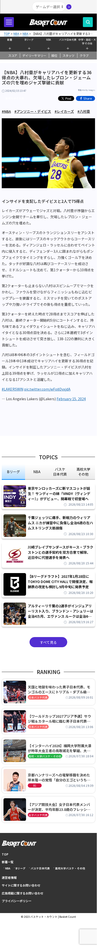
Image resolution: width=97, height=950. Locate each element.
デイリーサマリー (34, 55)
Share (87, 98)
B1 (34, 785)
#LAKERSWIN (12, 389)
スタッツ (68, 55)
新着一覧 (8, 862)
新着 (9, 39)
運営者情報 (9, 877)
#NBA (6, 111)
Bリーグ (29, 39)
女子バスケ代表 (38, 815)
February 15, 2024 (71, 398)
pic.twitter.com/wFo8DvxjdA (47, 389)
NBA (48, 39)
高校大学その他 (14, 98)
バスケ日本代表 (67, 39)
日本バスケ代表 (38, 697)
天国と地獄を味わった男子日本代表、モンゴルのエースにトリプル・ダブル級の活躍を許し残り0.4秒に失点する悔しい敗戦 (60, 689)
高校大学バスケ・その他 (70, 868)
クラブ (84, 55)
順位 (54, 55)
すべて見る (48, 642)
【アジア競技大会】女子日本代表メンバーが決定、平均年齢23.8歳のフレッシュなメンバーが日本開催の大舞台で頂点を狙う (59, 807)
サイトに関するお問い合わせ (21, 885)
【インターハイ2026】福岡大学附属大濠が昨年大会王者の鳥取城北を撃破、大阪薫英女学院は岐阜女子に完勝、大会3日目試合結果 (60, 748)
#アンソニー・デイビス (32, 111)
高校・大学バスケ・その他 (45, 756)
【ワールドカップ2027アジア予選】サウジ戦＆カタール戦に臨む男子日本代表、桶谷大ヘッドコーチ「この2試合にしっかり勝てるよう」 (60, 719)
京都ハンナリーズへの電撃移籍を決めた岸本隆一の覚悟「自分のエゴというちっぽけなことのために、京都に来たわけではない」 (59, 777)
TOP (5, 854)
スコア (12, 55)
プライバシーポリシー (17, 901)
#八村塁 (83, 111)
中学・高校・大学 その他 (87, 41)
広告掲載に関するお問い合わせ (22, 893)
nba (36, 471)
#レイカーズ (64, 111)
